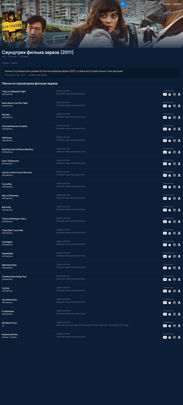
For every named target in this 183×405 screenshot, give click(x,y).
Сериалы (176, 4)
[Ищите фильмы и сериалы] (122, 3)
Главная (5, 63)
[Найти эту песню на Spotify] (174, 94)
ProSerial (10, 4)
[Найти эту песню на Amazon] (179, 94)
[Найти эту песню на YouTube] (165, 94)
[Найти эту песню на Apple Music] (170, 94)
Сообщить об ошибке (37, 75)
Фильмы (166, 4)
